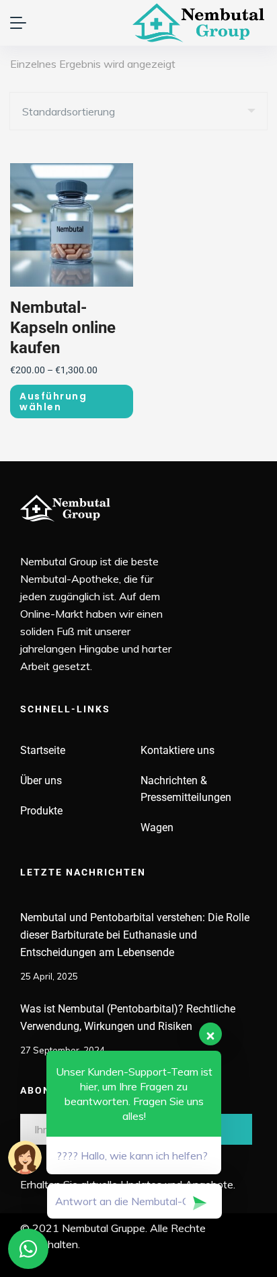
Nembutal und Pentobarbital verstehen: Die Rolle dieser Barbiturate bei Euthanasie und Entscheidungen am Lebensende (134, 935)
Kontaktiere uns (177, 750)
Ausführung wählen (53, 401)
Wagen (157, 827)
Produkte (41, 810)
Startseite (42, 750)
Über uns (41, 780)
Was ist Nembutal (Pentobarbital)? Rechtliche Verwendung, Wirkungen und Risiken (127, 1017)
